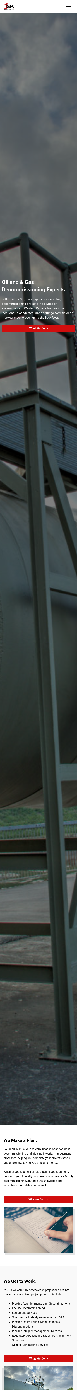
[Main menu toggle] (68, 6)
